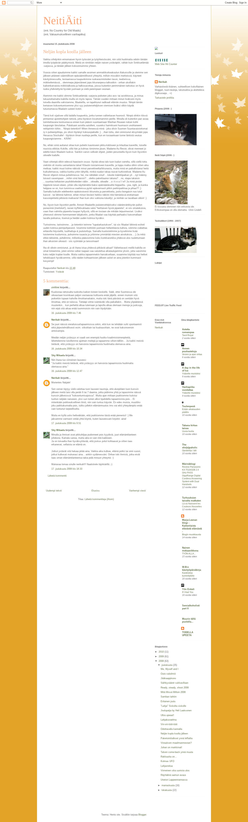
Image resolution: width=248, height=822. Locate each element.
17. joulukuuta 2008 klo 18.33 (66, 468)
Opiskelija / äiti (189, 450)
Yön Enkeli (188, 589)
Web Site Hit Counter (166, 64)
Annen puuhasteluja (189, 350)
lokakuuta (167, 790)
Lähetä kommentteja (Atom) (99, 499)
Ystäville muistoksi (191, 373)
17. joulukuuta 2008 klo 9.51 (66, 423)
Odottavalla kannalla (171, 729)
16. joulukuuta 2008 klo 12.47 (66, 371)
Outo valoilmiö (168, 673)
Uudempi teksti (54, 490)
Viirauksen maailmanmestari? (176, 742)
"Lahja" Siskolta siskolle (173, 706)
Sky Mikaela (58, 355)
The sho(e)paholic (189, 446)
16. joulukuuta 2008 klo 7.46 (66, 313)
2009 (161, 656)
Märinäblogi (189, 464)
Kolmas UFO (167, 761)
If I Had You (187, 592)
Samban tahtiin (168, 696)
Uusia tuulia (188, 431)
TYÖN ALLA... (189, 553)
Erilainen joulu (168, 701)
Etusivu (95, 490)
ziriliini (55, 287)
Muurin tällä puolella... (189, 620)
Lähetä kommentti (57, 475)
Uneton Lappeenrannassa (174, 779)
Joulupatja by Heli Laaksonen (176, 710)
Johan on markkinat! (171, 747)
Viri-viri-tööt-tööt (169, 724)
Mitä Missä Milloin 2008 (173, 692)
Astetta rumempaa (188, 331)
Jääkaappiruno (168, 678)
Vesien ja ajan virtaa (192, 354)
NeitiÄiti (62, 21)
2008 (161, 661)
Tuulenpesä (188, 406)
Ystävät (60, 271)
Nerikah (55, 319)
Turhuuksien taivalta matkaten (191, 499)
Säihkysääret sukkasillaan (174, 682)
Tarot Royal (187, 335)
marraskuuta (168, 785)
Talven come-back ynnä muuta (177, 752)
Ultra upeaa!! (167, 715)
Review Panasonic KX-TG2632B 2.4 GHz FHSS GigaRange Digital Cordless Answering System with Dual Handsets (192, 476)
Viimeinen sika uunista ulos (175, 770)
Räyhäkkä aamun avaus (173, 775)
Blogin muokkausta (191, 534)
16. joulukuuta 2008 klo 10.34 (66, 348)
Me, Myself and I (169, 669)
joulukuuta (167, 665)
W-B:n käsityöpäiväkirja (191, 568)
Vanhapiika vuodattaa (188, 388)
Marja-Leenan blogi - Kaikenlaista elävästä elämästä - (192, 526)
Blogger (142, 814)
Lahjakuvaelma (168, 719)
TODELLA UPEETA (187, 634)
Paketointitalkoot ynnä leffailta (176, 738)
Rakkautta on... (169, 756)
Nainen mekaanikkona (190, 549)
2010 (161, 651)
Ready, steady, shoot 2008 (175, 687)
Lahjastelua (167, 766)
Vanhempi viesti (137, 490)
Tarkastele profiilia (164, 97)
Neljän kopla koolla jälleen (174, 733)
